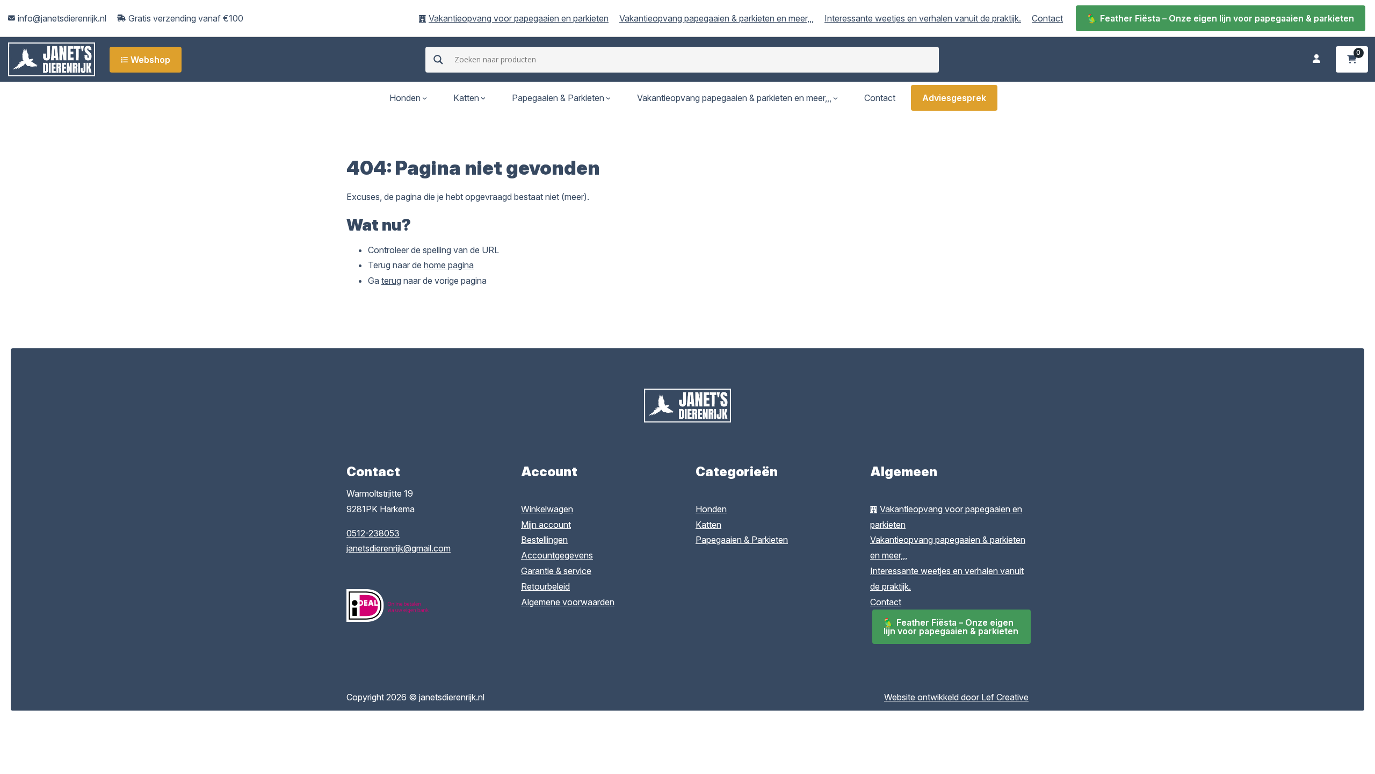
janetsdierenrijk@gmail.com (398, 548)
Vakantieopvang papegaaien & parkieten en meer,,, (716, 18)
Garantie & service (556, 570)
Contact (1047, 18)
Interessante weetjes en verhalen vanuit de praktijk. (922, 18)
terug (391, 280)
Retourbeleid (545, 586)
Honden (405, 97)
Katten (466, 97)
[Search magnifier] (438, 59)
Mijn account (546, 524)
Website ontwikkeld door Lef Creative (956, 697)
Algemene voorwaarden (567, 602)
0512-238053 (373, 533)
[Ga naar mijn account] (1316, 59)
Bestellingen (544, 539)
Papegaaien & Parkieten (558, 97)
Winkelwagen (547, 509)
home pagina (449, 265)
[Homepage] (51, 58)
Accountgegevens (557, 555)
